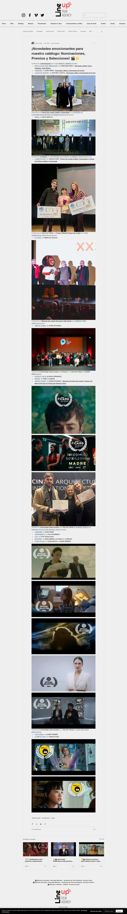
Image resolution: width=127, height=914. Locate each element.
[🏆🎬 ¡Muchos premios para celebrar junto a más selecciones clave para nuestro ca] (91, 849)
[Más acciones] (94, 43)
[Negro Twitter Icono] (42, 15)
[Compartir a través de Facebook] (32, 824)
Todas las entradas (28, 31)
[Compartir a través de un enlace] (45, 824)
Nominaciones (46, 818)
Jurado (53, 818)
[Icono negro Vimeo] (36, 15)
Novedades (39, 31)
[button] (102, 31)
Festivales (83, 31)
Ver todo (101, 839)
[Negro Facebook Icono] (29, 15)
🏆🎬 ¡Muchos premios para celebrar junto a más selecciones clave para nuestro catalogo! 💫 (90, 860)
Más (90, 31)
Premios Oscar (50, 31)
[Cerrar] (125, 911)
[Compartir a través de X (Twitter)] (36, 824)
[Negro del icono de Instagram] (23, 15)
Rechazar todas (109, 911)
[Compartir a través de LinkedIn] (41, 824)
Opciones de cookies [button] (96, 911)
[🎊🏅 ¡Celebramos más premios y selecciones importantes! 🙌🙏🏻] (35, 849)
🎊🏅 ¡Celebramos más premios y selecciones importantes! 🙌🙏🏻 (33, 860)
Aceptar (119, 911)
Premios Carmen (72, 31)
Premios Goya (61, 31)
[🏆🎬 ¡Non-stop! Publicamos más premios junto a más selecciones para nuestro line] (63, 849)
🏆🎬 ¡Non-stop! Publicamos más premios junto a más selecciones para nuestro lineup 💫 (62, 860)
